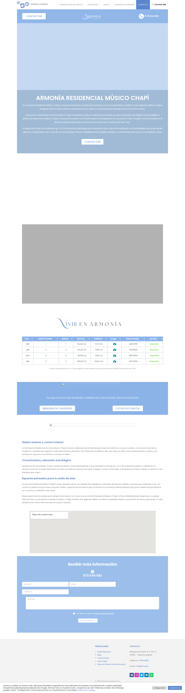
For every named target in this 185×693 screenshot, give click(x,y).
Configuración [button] (159, 688)
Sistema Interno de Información (112, 664)
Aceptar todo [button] (174, 688)
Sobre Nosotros (104, 651)
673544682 (143, 660)
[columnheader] (27, 339)
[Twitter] (141, 675)
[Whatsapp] (151, 675)
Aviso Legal (102, 661)
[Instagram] (137, 675)
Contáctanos (103, 658)
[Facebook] (132, 675)
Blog (99, 655)
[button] (24, 191)
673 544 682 (152, 16)
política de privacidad (104, 613)
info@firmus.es (141, 666)
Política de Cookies (86, 690)
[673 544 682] (141, 16)
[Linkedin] (146, 675)
